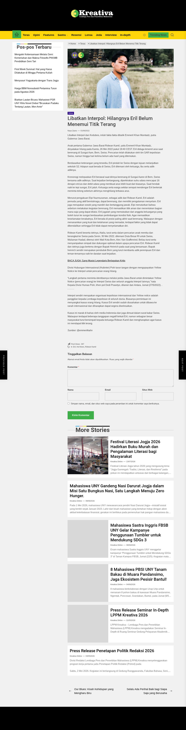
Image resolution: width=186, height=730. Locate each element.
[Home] (16, 35)
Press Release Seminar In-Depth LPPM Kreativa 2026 (139, 612)
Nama (70, 390)
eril (74, 347)
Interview (111, 35)
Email (108, 390)
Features (48, 35)
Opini (36, 35)
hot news (80, 347)
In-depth (125, 35)
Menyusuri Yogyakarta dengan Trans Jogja (37, 80)
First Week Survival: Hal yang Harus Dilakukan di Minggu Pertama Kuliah (33, 71)
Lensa (88, 35)
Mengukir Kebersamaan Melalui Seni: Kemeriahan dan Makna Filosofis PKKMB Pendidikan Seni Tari (36, 58)
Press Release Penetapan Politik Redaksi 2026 (112, 650)
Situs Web (147, 390)
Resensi (76, 35)
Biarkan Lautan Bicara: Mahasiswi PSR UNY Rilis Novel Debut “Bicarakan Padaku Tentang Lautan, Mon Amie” (37, 103)
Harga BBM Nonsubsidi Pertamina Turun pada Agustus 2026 (36, 90)
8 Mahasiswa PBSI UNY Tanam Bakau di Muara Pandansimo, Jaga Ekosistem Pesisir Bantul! (138, 574)
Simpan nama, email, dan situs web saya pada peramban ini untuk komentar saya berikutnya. (115, 403)
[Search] (172, 35)
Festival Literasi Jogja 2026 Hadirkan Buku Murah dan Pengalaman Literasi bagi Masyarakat (135, 449)
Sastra (62, 35)
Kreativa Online (116, 462)
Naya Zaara (72, 131)
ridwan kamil (90, 347)
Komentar (73, 367)
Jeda (99, 35)
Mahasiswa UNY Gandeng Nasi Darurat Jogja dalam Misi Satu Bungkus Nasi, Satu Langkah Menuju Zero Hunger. (117, 491)
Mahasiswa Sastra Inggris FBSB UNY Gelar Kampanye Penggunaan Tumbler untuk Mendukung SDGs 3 (139, 532)
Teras (26, 35)
